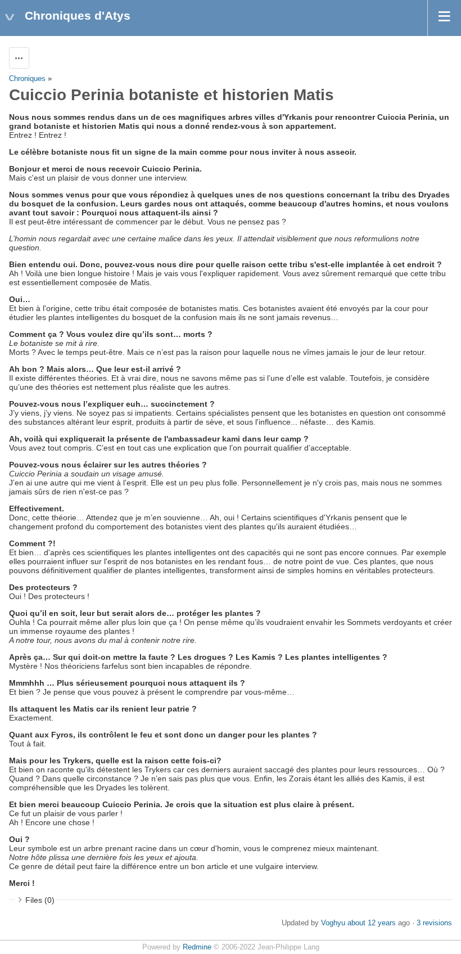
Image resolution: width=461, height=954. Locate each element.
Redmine (197, 947)
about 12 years (371, 923)
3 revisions (434, 923)
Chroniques (27, 79)
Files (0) (40, 900)
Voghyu (333, 923)
